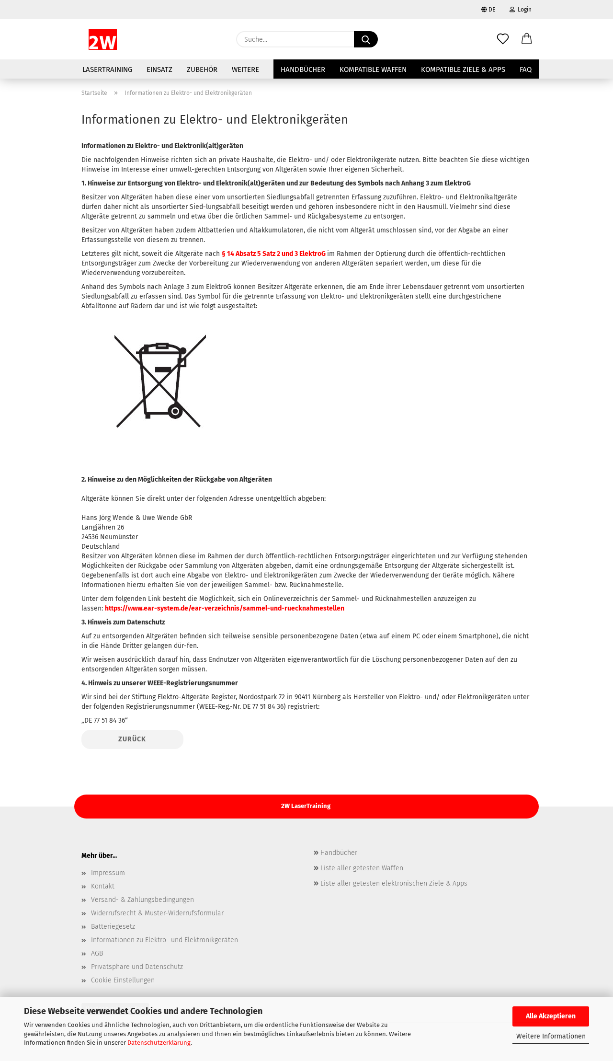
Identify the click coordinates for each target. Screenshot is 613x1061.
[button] (527, 39)
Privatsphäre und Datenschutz (137, 967)
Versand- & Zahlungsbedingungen (142, 900)
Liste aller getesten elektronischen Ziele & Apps (392, 883)
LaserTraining (107, 69)
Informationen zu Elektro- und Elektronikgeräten (164, 940)
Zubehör (202, 69)
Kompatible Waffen (373, 69)
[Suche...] (366, 39)
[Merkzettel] (503, 39)
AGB (97, 953)
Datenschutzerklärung (159, 1042)
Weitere (245, 69)
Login (523, 9)
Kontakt (102, 886)
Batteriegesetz (113, 927)
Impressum (108, 873)
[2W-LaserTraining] (102, 39)
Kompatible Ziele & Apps (463, 69)
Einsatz (159, 69)
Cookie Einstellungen (123, 980)
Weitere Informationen (551, 1036)
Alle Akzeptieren (551, 1016)
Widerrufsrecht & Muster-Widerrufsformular (157, 913)
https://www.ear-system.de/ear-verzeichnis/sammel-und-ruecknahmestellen (224, 608)
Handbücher (303, 69)
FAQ (526, 69)
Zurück (132, 739)
